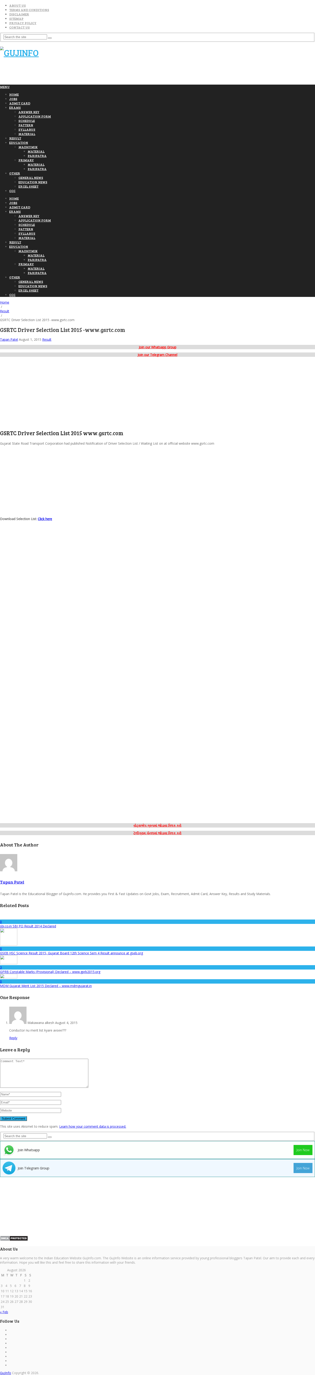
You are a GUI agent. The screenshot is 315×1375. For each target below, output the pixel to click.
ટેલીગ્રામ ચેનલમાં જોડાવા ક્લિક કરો (157, 833)
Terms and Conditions (29, 10)
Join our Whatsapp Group (157, 347)
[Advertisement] (84, 73)
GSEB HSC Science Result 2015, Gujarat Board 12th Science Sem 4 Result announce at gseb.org (71, 953)
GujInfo (5, 1373)
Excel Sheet (28, 186)
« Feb (4, 1312)
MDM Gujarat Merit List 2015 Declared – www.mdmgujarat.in (46, 986)
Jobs (13, 99)
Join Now (303, 1150)
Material (26, 134)
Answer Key (28, 112)
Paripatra (37, 156)
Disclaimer (19, 14)
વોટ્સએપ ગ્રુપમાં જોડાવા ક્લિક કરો (157, 825)
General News (30, 177)
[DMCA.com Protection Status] (14, 1240)
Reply (13, 1038)
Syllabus (26, 129)
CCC (12, 191)
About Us (17, 5)
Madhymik (28, 147)
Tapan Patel (9, 339)
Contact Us (19, 27)
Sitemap (16, 18)
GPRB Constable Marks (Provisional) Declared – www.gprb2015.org (50, 972)
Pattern (25, 125)
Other (14, 173)
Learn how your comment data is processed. (92, 1126)
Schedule (26, 120)
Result (15, 138)
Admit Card (19, 103)
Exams (15, 107)
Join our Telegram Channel (157, 354)
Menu (5, 87)
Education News (32, 182)
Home (14, 94)
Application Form (34, 116)
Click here (45, 519)
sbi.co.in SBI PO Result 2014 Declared (28, 926)
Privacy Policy (22, 23)
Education (18, 142)
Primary (26, 160)
